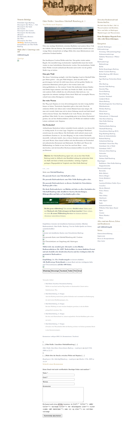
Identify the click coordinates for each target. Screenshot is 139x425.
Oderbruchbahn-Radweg (107, 126)
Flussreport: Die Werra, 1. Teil (27, 25)
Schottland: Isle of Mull (107, 146)
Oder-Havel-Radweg (106, 119)
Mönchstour (103, 111)
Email (45, 377)
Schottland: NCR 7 (105, 148)
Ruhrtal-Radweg (104, 138)
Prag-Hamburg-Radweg (107, 133)
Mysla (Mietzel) (104, 188)
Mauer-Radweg (104, 101)
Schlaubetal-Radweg (106, 141)
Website (45, 382)
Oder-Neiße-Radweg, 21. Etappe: (55, 314)
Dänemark (102, 76)
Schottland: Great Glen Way (108, 143)
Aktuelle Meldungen (105, 47)
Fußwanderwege (103, 49)
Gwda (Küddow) (104, 178)
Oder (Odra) (103, 195)
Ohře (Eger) (103, 200)
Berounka (102, 171)
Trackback (76, 336)
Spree (101, 210)
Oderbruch (102, 123)
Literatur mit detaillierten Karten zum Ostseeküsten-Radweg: (63, 233)
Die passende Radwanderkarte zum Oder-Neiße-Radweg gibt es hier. (67, 179)
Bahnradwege (103, 64)
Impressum (101, 236)
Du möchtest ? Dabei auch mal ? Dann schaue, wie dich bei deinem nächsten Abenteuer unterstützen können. (68, 212)
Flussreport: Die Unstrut (25, 30)
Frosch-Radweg (104, 91)
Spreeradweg (103, 156)
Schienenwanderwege (106, 54)
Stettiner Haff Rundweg (107, 158)
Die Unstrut (21, 28)
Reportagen (101, 161)
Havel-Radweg (104, 94)
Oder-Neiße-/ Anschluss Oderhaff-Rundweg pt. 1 (64, 21)
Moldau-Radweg (105, 109)
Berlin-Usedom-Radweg (107, 71)
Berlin (101, 66)
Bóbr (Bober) (103, 173)
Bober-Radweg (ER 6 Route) (108, 74)
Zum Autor (101, 241)
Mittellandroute (104, 106)
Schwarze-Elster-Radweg (107, 151)
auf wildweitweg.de (105, 226)
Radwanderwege (103, 61)
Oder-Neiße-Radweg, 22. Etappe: (55, 304)
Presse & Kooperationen (106, 238)
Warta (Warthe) (104, 215)
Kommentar (47, 386)
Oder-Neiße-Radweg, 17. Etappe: (55, 324)
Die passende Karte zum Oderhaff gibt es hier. (59, 176)
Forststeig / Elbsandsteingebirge (110, 52)
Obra (101, 193)
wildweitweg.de (23, 54)
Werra (101, 218)
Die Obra (20, 38)
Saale (101, 203)
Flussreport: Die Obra (24, 40)
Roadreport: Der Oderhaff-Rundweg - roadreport (59, 359)
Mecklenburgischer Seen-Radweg (110, 104)
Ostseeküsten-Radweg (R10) (108, 131)
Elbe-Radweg (103, 84)
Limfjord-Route (104, 99)
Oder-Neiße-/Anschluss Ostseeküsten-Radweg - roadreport (62, 348)
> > (48, 168)
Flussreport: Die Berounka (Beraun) (26, 33)
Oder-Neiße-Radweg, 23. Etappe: (55, 294)
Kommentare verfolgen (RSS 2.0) (52, 336)
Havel (101, 180)
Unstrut (101, 213)
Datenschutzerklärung (105, 233)
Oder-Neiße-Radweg (106, 121)
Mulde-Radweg (104, 114)
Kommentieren (67, 336)
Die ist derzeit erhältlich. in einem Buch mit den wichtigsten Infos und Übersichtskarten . (68, 262)
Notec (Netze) (104, 190)
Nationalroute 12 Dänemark (108, 116)
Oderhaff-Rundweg (57, 172)
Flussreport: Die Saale (24, 27)
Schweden (102, 153)
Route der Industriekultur (107, 136)
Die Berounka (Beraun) (25, 36)
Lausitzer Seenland (105, 96)
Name (45, 373)
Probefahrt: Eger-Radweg (25, 23)
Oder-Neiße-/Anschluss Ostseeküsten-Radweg (59, 284)
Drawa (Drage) (104, 176)
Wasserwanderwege (104, 168)
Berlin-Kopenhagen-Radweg (109, 69)
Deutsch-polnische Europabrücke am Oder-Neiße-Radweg (27, 44)
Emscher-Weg (103, 89)
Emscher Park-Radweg (106, 86)
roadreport (69, 8)
